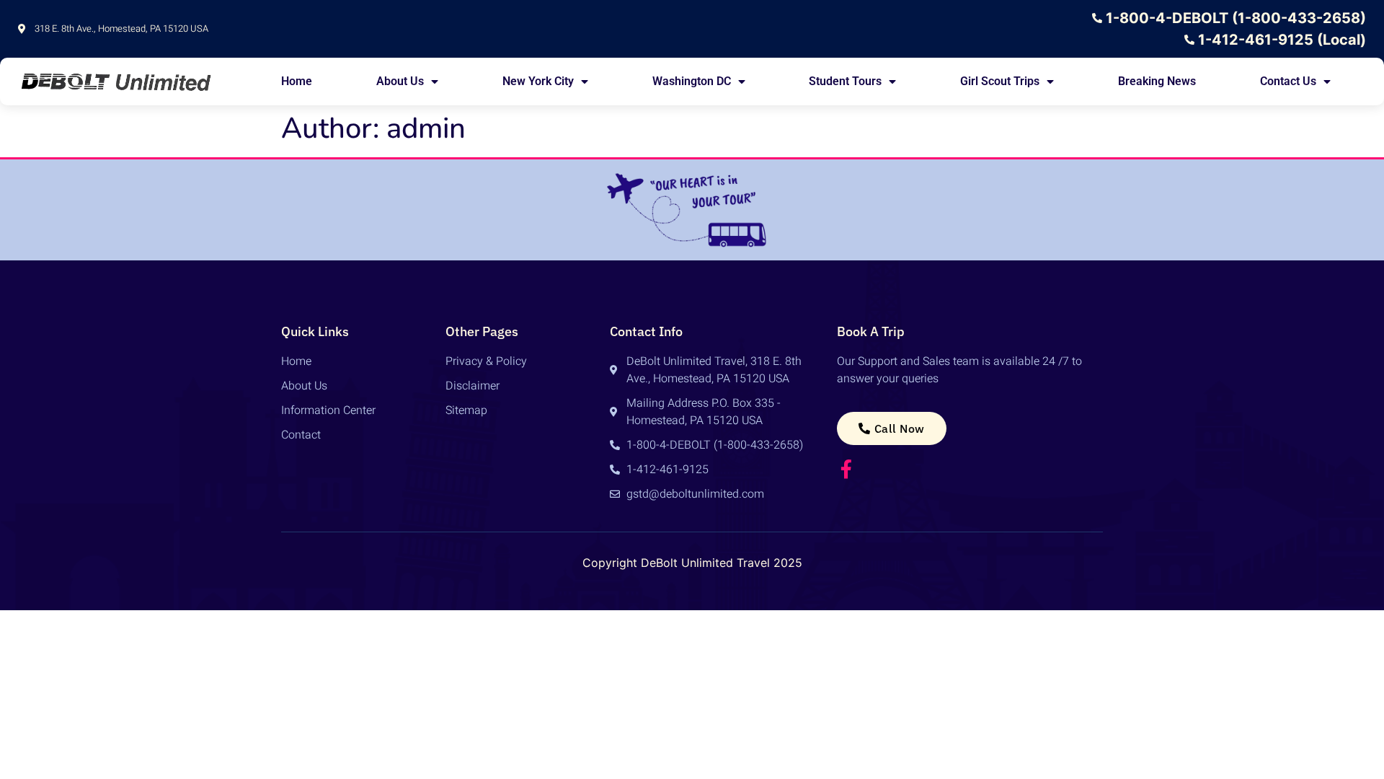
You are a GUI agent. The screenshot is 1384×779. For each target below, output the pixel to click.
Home (296, 81)
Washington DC (691, 81)
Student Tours (845, 81)
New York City (538, 81)
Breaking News (1157, 81)
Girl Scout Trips (999, 81)
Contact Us (1288, 81)
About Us (400, 81)
